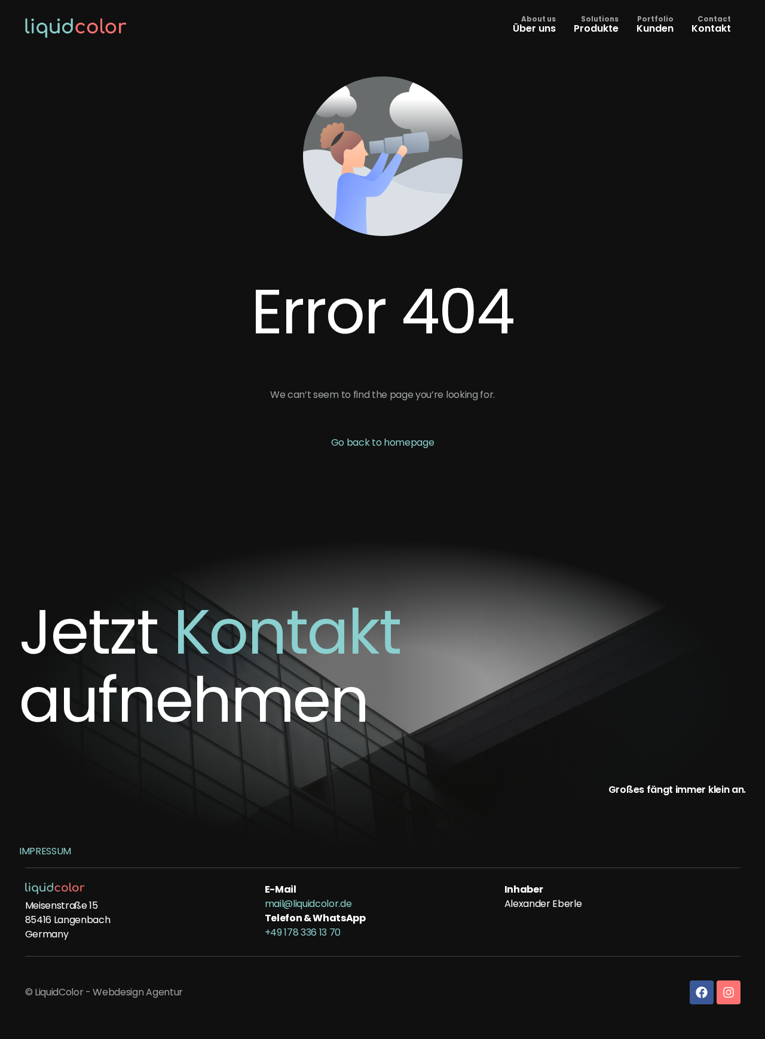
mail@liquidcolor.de (308, 904)
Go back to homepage (382, 442)
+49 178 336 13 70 (303, 932)
